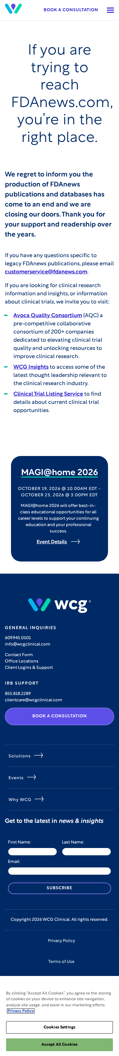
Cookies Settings (59, 1027)
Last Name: (73, 842)
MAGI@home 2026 (59, 473)
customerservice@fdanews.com (46, 272)
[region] (59, 1016)
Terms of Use (61, 962)
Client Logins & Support (29, 667)
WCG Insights (31, 367)
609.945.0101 (18, 638)
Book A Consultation (59, 716)
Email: (14, 862)
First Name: (19, 842)
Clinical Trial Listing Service (48, 394)
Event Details (52, 542)
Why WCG (20, 800)
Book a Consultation (71, 10)
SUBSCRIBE (59, 888)
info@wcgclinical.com (27, 644)
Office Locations (21, 661)
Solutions (20, 756)
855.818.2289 (18, 694)
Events (16, 778)
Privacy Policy (61, 941)
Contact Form (19, 655)
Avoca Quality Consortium (47, 316)
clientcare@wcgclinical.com (33, 700)
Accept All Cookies (59, 1045)
